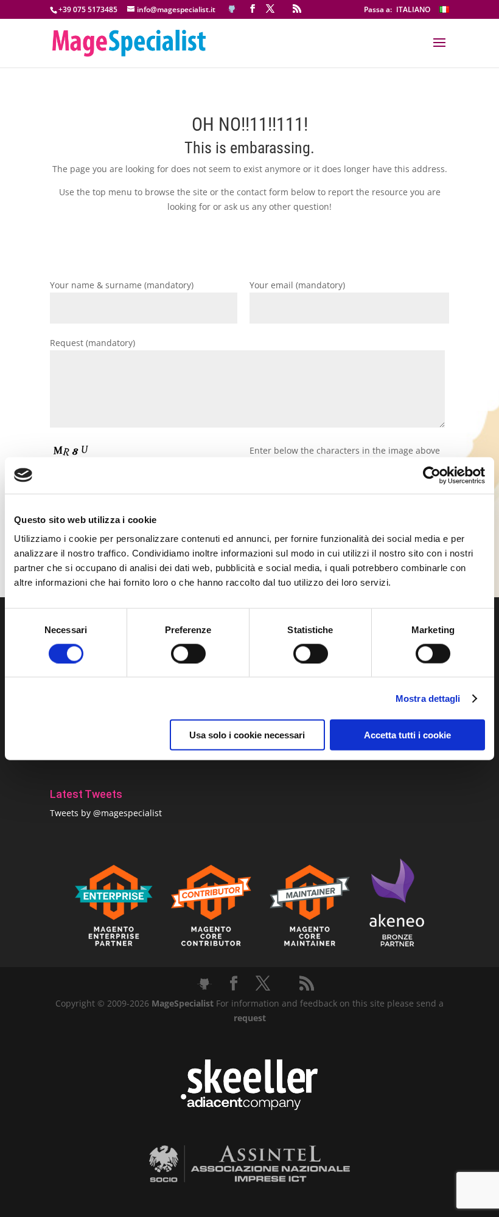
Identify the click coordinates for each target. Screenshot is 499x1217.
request (250, 1018)
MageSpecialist (183, 1003)
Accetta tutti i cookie (407, 735)
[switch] (188, 653)
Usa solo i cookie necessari (247, 735)
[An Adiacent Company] (249, 1107)
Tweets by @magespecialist (106, 813)
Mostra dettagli (428, 698)
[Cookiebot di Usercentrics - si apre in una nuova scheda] (432, 475)
